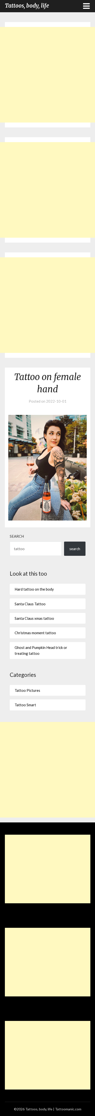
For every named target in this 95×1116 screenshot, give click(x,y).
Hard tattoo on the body (34, 589)
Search (17, 536)
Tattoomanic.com (68, 1109)
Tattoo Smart (25, 705)
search (74, 548)
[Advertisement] (47, 75)
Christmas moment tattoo (35, 633)
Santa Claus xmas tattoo (34, 618)
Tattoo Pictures (27, 690)
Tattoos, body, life (27, 5)
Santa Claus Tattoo (30, 604)
